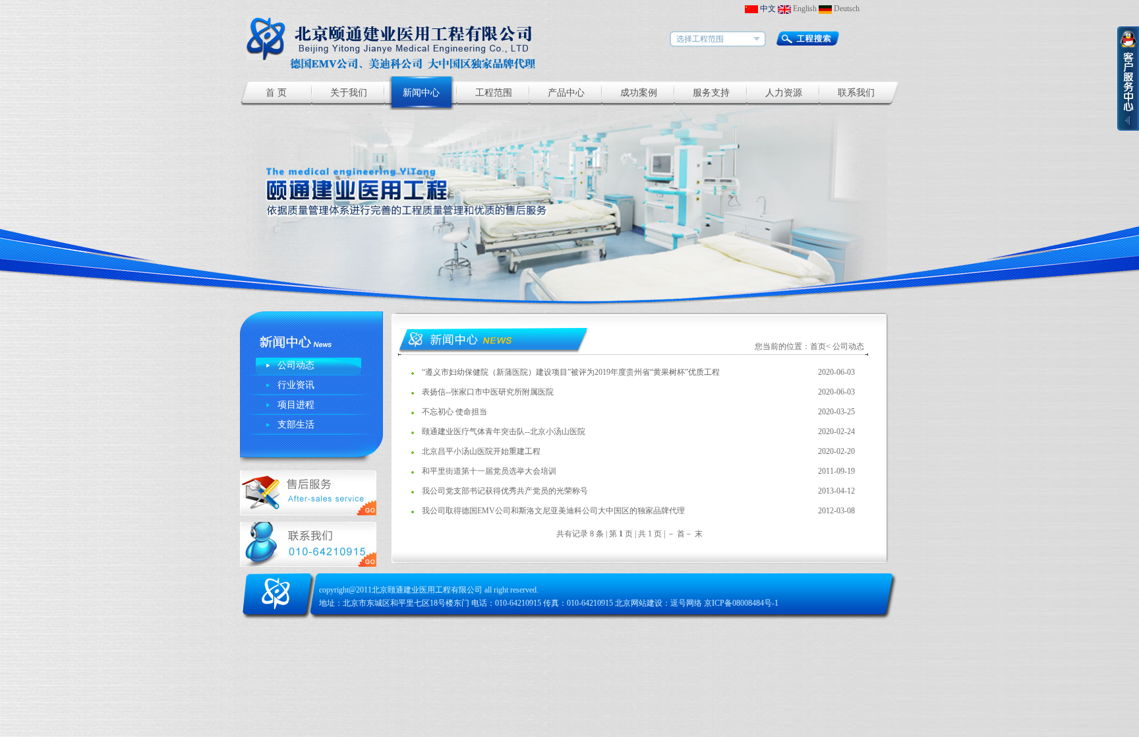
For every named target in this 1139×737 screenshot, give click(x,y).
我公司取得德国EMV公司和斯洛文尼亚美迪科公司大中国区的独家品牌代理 (553, 510)
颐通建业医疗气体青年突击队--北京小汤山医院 (503, 431)
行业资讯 (295, 385)
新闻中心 (421, 93)
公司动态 (295, 365)
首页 (818, 346)
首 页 (276, 93)
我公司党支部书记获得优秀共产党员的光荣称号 (505, 491)
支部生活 (295, 425)
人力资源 (783, 93)
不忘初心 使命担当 (454, 411)
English (804, 8)
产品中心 (566, 93)
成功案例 (638, 93)
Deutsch (846, 8)
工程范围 (493, 93)
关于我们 (348, 93)
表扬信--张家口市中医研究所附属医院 (488, 392)
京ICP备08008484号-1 (741, 603)
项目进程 (295, 405)
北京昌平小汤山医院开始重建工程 (481, 451)
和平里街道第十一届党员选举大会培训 (489, 471)
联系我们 (856, 93)
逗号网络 (686, 603)
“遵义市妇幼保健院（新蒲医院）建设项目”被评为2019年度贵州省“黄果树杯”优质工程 (571, 372)
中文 (767, 8)
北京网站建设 (638, 603)
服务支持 (711, 93)
